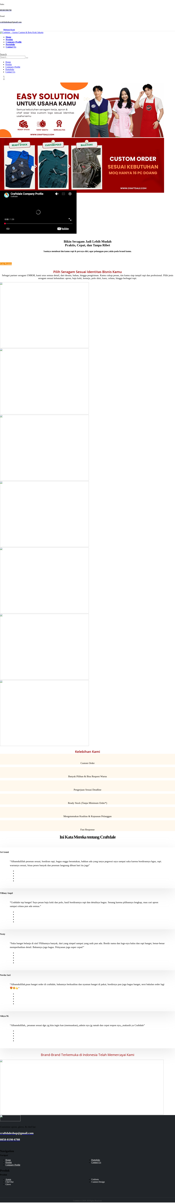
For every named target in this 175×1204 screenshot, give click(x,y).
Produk (9, 39)
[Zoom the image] (87, 1118)
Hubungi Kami (9, 30)
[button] (3, 54)
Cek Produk (6, 263)
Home (8, 37)
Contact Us (11, 47)
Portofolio (10, 44)
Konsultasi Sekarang (10, 261)
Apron (8, 1179)
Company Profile (14, 42)
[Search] (27, 57)
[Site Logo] (21, 32)
